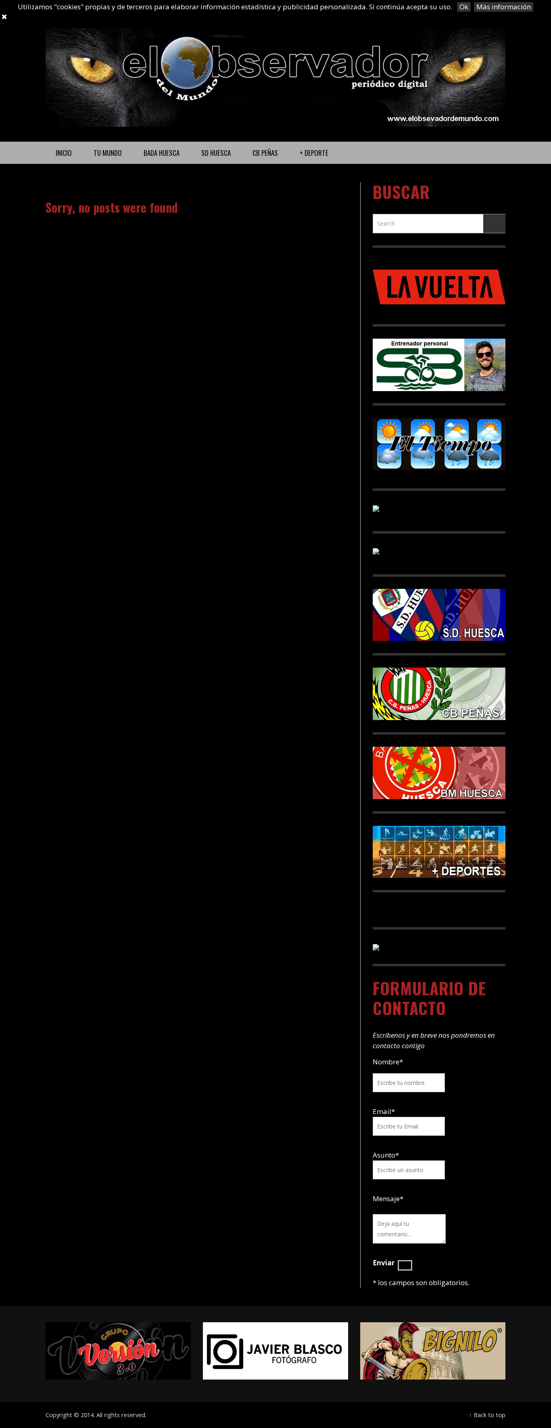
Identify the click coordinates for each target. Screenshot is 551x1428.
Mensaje (388, 1198)
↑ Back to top (487, 1415)
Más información (503, 6)
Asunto (386, 1155)
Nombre (388, 1061)
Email (382, 1111)
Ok (463, 6)
